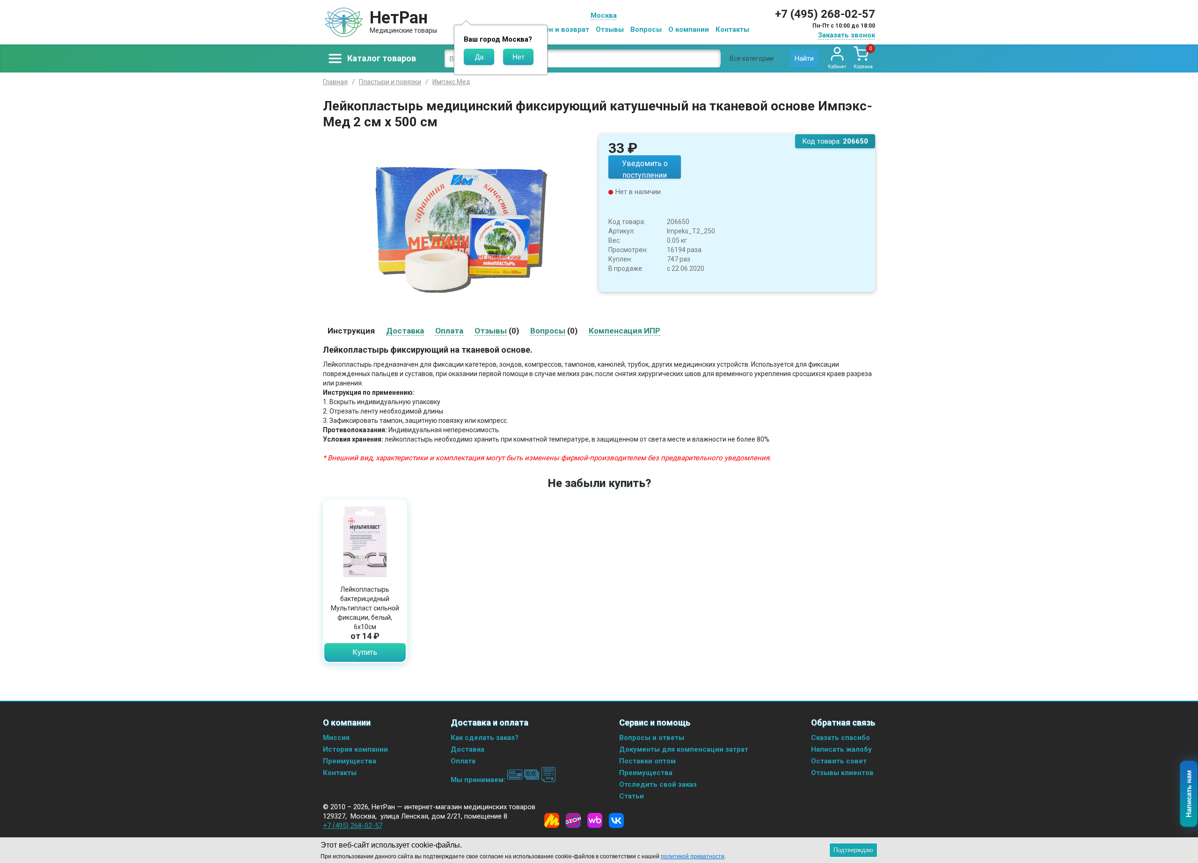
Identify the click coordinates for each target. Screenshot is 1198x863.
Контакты (732, 29)
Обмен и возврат (559, 29)
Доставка (467, 749)
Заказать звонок (846, 35)
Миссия (336, 737)
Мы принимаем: (479, 780)
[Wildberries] (594, 820)
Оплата (463, 761)
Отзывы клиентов (842, 773)
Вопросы (646, 29)
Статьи (631, 796)
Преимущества (349, 761)
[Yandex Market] (551, 820)
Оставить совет (839, 761)
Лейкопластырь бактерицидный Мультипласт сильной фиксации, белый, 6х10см (365, 608)
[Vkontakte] (616, 820)
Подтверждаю (853, 850)
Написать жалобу (841, 749)
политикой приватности (692, 856)
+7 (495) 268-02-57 (825, 14)
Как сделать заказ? (485, 737)
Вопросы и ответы (651, 737)
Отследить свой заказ (658, 784)
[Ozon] (573, 820)
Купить (364, 652)
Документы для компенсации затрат (683, 749)
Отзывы (610, 29)
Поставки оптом (647, 761)
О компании (688, 29)
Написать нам (1189, 794)
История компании (355, 749)
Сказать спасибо (840, 737)
